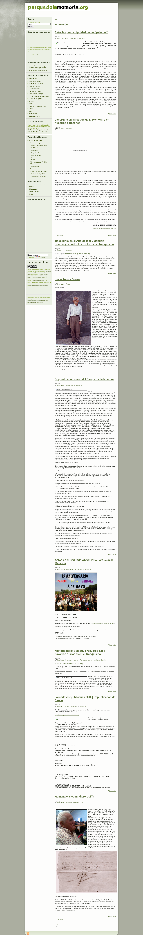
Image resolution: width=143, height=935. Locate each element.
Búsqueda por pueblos (37, 143)
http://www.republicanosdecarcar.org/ (67, 715)
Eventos (66, 706)
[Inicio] (58, 7)
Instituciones (33, 113)
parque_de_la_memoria (74, 385)
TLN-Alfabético (34, 148)
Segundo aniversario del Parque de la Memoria (84, 379)
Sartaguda (81, 38)
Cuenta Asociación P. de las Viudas (102, 623)
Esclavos (60, 250)
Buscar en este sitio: (34, 22)
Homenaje (73, 38)
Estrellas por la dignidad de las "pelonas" (81, 32)
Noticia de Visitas (35, 91)
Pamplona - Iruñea (86, 660)
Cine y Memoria (62, 38)
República (82, 706)
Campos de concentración (38, 171)
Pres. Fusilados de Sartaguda (39, 96)
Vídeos (31, 108)
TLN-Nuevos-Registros (37, 174)
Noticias (31, 101)
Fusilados (60, 660)
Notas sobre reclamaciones (38, 70)
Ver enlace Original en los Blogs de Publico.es (104, 228)
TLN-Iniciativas (34, 166)
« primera (60, 235)
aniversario (61, 569)
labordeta (69, 129)
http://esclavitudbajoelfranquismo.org (77, 253)
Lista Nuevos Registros (38, 176)
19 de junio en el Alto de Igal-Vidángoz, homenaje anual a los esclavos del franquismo (84, 242)
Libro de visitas (35, 89)
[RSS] (27, 933)
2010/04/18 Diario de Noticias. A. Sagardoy (69, 663)
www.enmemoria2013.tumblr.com (37, 131)
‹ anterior (60, 919)
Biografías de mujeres (38, 153)
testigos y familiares (72, 802)
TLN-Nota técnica (35, 155)
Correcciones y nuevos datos (39, 169)
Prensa (31, 103)
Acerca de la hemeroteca (38, 106)
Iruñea (76, 660)
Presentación (33, 78)
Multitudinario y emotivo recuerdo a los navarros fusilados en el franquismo (80, 652)
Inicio (56, 19)
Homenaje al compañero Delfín (74, 796)
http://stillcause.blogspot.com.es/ (38, 130)
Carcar (59, 706)
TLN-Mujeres (34, 150)
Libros (31, 194)
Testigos (68, 284)
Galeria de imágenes (35, 98)
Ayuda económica (34, 116)
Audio (30, 111)
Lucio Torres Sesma (67, 279)
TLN (82, 802)
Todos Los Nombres (35, 140)
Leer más (112, 114)
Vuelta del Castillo (100, 660)
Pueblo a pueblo (34, 191)
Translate (42, 257)
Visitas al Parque (34, 86)
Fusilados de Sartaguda (36, 93)
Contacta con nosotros (36, 84)
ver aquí (36, 54)
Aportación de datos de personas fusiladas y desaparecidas (40, 66)
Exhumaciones (33, 189)
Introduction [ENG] (35, 81)
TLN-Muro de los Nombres (38, 145)
